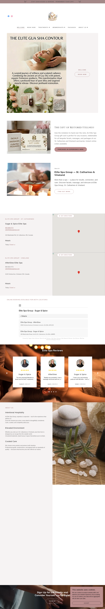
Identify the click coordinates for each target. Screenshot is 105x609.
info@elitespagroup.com (12, 230)
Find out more (64, 191)
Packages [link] (72, 27)
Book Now (82, 74)
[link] (8, 16)
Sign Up (52, 601)
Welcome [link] (21, 27)
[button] (44, 27)
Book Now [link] (31, 27)
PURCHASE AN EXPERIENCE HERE (71, 149)
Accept (86, 603)
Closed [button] (11, 244)
